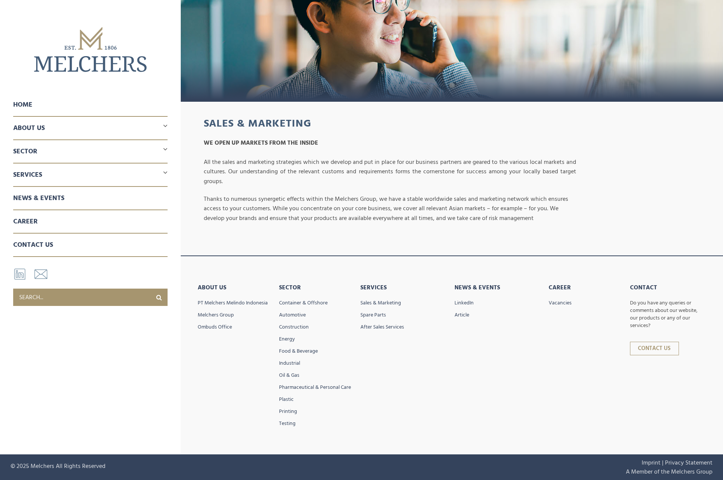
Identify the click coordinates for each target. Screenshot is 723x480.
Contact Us (33, 244)
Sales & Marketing (380, 303)
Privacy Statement (688, 463)
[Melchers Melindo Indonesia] (90, 49)
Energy (287, 339)
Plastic (286, 399)
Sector (290, 287)
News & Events (38, 198)
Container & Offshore (303, 303)
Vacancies (560, 303)
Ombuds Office (215, 327)
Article (462, 315)
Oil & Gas (289, 375)
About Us (212, 287)
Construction (294, 327)
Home (22, 104)
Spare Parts (373, 315)
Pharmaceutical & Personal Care (315, 387)
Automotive (292, 315)
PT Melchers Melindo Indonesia (233, 303)
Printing (288, 411)
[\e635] (159, 297)
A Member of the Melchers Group (669, 472)
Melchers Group (216, 315)
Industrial (289, 363)
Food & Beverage (298, 351)
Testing (287, 423)
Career (25, 221)
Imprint (651, 463)
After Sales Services (382, 327)
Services (373, 287)
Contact (643, 287)
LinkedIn (464, 303)
